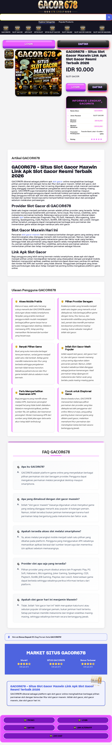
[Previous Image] (17, 73)
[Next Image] (59, 73)
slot (21, 217)
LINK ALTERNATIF (84, 729)
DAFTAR (83, 44)
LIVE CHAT (57, 737)
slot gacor (58, 181)
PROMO (30, 720)
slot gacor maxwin (31, 234)
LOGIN (29, 44)
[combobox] (53, 17)
